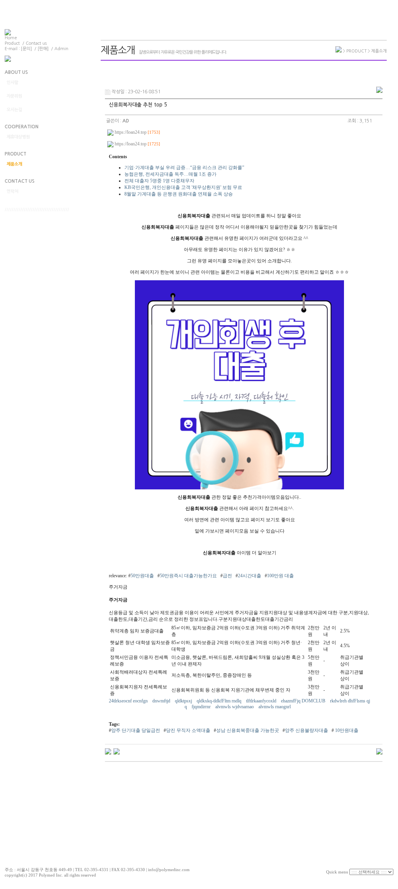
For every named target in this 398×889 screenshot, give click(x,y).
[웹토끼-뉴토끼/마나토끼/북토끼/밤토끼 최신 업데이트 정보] (108, 751)
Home (11, 38)
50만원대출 (142, 575)
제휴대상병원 (18, 137)
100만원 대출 (280, 575)
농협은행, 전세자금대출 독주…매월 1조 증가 (170, 174)
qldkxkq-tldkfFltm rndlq (220, 701)
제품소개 (14, 164)
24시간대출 (249, 575)
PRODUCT (15, 154)
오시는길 (14, 110)
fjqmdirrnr (202, 706)
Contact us (36, 43)
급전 (227, 575)
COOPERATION (21, 126)
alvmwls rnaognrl (275, 706)
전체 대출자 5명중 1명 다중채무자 (159, 180)
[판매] (43, 49)
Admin (61, 49)
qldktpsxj (184, 701)
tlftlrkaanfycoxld (262, 701)
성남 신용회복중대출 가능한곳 (247, 730)
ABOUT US (16, 72)
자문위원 (14, 96)
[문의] (26, 49)
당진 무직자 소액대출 (188, 730)
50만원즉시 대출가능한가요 (188, 575)
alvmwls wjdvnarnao (235, 706)
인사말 (12, 82)
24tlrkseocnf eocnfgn (129, 701)
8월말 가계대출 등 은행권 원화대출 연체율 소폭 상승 (178, 194)
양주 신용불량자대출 (306, 730)
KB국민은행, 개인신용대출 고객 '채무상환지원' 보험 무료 (183, 187)
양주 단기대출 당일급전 (135, 730)
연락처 (12, 191)
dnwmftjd (161, 701)
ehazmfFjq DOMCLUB (303, 701)
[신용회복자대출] (239, 488)
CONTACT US (20, 181)
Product (12, 43)
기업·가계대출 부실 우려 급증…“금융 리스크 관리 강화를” (184, 167)
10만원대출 (346, 730)
